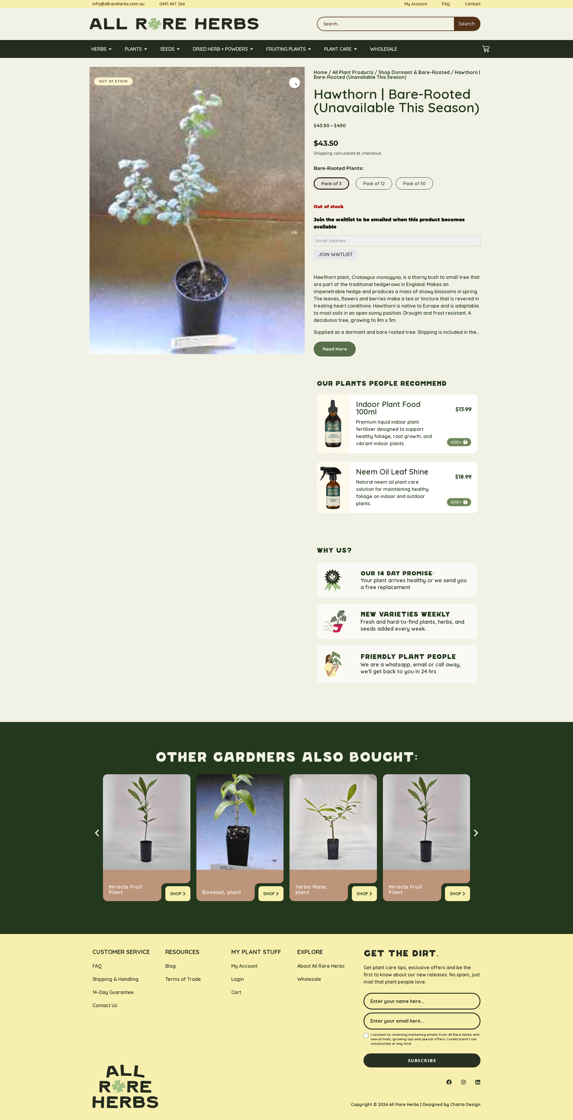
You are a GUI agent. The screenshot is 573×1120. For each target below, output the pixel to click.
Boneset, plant (221, 892)
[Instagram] (463, 1082)
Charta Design (465, 1104)
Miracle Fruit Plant (125, 889)
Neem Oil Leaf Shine (392, 471)
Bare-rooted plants (338, 168)
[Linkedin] (477, 1082)
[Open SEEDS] (178, 49)
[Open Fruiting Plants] (309, 49)
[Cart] (486, 49)
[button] (294, 82)
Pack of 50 (414, 183)
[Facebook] (449, 1082)
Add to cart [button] (459, 442)
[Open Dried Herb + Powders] (251, 49)
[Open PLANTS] (145, 49)
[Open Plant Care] (355, 49)
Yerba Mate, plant (311, 889)
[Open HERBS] (110, 49)
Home (320, 72)
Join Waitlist (335, 254)
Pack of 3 (331, 183)
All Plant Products (352, 72)
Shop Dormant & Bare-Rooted (414, 72)
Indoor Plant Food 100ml (388, 408)
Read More (335, 349)
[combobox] (386, 23)
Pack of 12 (374, 183)
